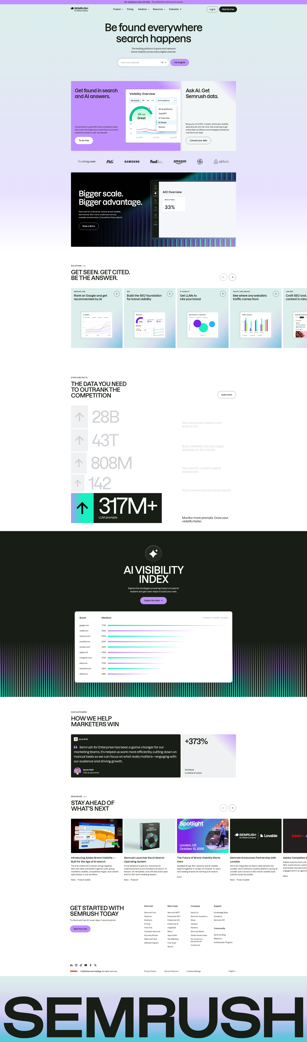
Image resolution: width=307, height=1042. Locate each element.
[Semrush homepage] (79, 9)
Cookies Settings (194, 971)
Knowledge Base (221, 913)
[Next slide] (232, 277)
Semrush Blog (220, 935)
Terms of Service (171, 971)
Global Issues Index (199, 935)
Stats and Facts (150, 939)
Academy (218, 916)
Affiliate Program (151, 943)
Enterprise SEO (174, 916)
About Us (194, 913)
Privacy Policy (150, 971)
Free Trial (148, 928)
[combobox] (140, 62)
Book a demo (89, 226)
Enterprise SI (173, 924)
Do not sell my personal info (197, 940)
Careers (194, 924)
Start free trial (80, 929)
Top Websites (173, 939)
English (232, 971)
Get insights (179, 62)
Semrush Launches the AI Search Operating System (144, 859)
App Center (172, 935)
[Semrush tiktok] (81, 965)
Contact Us (195, 945)
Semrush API (219, 920)
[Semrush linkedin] (71, 965)
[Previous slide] (223, 277)
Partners (194, 928)
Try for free (84, 140)
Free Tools (172, 943)
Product (117, 9)
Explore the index (152, 600)
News (193, 920)
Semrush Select (197, 932)
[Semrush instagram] (76, 965)
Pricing (130, 9)
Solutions (142, 9)
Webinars (218, 939)
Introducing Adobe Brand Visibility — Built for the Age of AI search (93, 859)
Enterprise (174, 9)
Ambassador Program (223, 942)
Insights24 (172, 928)
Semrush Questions (199, 916)
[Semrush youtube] (85, 965)
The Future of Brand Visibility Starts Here (198, 859)
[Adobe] (73, 971)
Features (148, 916)
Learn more (226, 395)
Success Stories (151, 935)
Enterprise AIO (174, 920)
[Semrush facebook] (90, 965)
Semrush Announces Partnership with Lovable (253, 859)
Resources (158, 9)
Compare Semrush (152, 932)
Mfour (170, 932)
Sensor (171, 947)
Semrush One (150, 913)
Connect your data (198, 140)
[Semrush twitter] (95, 965)
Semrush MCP (174, 913)
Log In (212, 9)
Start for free (228, 9)
